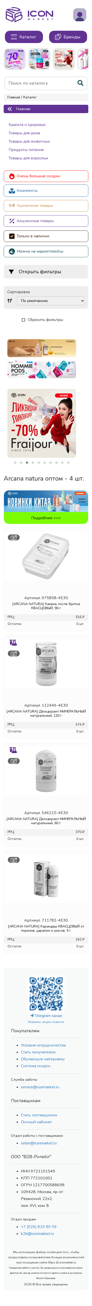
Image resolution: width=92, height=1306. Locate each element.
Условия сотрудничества (43, 1045)
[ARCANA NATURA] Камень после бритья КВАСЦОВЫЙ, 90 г (46, 606)
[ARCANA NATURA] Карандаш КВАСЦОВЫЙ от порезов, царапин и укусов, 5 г (46, 928)
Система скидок (35, 1066)
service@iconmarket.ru (40, 1087)
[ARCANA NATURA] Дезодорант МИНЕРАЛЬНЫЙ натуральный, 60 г (46, 821)
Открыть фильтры (40, 271)
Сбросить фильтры (45, 319)
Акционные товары (35, 221)
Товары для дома (24, 133)
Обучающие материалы (43, 1059)
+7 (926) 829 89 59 (39, 1227)
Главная (13, 97)
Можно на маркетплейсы (40, 251)
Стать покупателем (38, 1052)
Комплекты (27, 190)
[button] (15, 462)
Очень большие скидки (38, 176)
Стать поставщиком (39, 1115)
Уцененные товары (35, 205)
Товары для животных (29, 141)
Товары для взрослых (28, 158)
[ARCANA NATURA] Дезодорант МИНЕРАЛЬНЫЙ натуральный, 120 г (46, 713)
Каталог (30, 97)
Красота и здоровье (27, 124)
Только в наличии (33, 236)
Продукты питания (26, 149)
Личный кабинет (36, 1122)
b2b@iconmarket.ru (37, 1233)
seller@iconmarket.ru (39, 1143)
